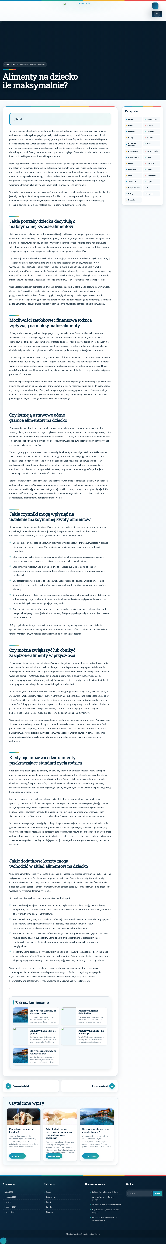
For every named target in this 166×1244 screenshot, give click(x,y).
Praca (149, 157)
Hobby (130, 138)
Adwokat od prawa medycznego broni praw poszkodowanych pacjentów (59, 1133)
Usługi (130, 194)
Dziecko (150, 125)
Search (157, 1193)
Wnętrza (150, 194)
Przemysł (150, 163)
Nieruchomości (152, 151)
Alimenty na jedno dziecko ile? (88, 1012)
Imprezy (150, 138)
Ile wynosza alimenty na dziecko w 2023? (43, 1052)
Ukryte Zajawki (134, 188)
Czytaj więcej (17, 1156)
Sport (130, 175)
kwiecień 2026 (10, 1207)
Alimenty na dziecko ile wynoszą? (91, 1032)
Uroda (149, 188)
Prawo (13, 65)
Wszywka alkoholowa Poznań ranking (106, 1205)
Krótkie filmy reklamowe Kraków (105, 1192)
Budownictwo (152, 119)
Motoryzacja (133, 151)
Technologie (151, 175)
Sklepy (149, 169)
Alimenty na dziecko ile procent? (43, 1032)
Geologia (150, 132)
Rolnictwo (132, 169)
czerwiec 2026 (10, 1197)
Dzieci (130, 125)
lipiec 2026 (9, 1192)
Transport (132, 182)
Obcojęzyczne (133, 157)
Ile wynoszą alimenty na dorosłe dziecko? (43, 1012)
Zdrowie (131, 200)
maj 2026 (8, 1202)
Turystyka (150, 182)
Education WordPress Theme (83, 1234)
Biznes (130, 119)
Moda (149, 144)
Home (6, 65)
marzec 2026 (9, 1212)
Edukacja (131, 132)
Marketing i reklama (132, 144)
